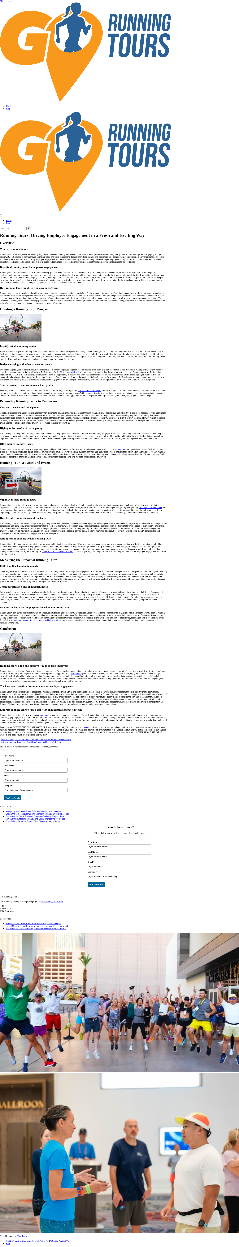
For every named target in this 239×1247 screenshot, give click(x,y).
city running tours (118, 449)
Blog (8, 108)
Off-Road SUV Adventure (89, 390)
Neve (2, 1236)
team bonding (77, 673)
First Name (9, 756)
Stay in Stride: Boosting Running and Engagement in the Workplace (35, 819)
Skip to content (6, 1)
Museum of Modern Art (70, 372)
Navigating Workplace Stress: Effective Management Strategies (33, 811)
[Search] (28, 228)
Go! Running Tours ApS (52, 901)
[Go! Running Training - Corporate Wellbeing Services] (119, 52)
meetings (87, 727)
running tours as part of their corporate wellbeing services (36, 620)
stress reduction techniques (150, 507)
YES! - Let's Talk (12, 798)
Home (8, 106)
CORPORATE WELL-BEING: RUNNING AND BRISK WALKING (37, 1241)
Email (7, 775)
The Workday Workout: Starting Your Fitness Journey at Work (33, 821)
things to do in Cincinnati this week (57, 551)
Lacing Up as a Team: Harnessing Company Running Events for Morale (37, 814)
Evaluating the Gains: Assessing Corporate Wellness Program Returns (36, 816)
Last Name (9, 766)
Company (9, 785)
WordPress (22, 1236)
